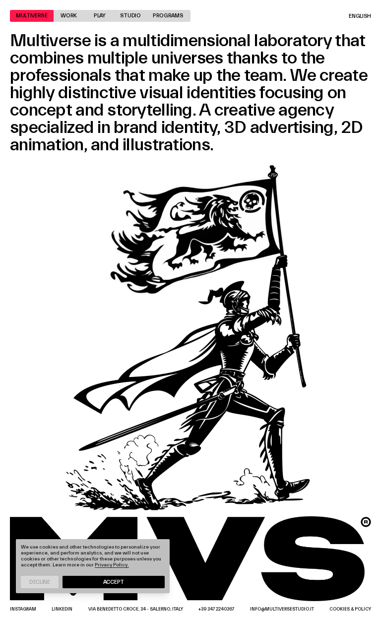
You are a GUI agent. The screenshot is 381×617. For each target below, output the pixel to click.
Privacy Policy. (112, 565)
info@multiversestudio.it (282, 609)
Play (100, 15)
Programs (168, 15)
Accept (113, 582)
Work (69, 15)
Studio (130, 15)
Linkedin (62, 609)
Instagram (23, 609)
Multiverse (32, 15)
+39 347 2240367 (216, 609)
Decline (39, 582)
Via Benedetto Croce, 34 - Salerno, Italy (135, 609)
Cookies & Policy (350, 609)
